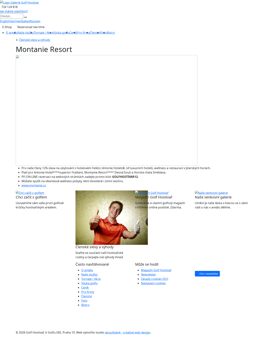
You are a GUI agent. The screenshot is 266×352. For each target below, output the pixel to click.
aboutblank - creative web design (127, 332)
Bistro (111, 33)
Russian (35, 21)
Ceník (73, 33)
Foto (84, 301)
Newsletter (148, 274)
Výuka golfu (61, 33)
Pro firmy (83, 33)
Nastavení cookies (153, 283)
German (15, 21)
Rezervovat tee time (31, 27)
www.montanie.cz (34, 185)
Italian (25, 21)
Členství (95, 33)
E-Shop (7, 27)
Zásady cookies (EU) (154, 279)
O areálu (12, 33)
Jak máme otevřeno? (14, 11)
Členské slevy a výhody (34, 40)
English (5, 21)
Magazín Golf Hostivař (156, 270)
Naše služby (26, 33)
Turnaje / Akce (43, 33)
